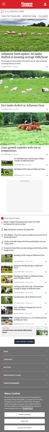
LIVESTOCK (8, 359)
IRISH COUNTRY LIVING (12, 375)
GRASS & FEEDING (18, 313)
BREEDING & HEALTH (19, 175)
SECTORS (7, 367)
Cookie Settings (24, 414)
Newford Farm (29, 16)
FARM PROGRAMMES (11, 383)
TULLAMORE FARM (6, 67)
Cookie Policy (27, 408)
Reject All (24, 421)
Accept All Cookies (24, 428)
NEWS (6, 351)
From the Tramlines (11, 16)
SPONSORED (5, 328)
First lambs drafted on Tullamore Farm (22, 105)
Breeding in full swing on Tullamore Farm (29, 169)
